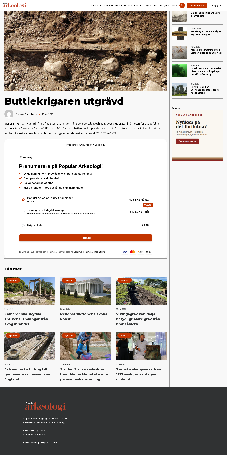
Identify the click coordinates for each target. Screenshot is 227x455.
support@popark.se (45, 442)
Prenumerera (197, 5)
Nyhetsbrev (152, 5)
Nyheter (119, 5)
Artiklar (107, 5)
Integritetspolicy (168, 5)
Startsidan (95, 5)
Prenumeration (135, 5)
